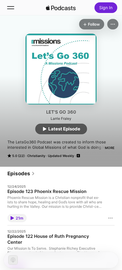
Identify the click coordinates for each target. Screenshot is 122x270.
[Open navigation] (10, 7)
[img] (60, 8)
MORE (110, 148)
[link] (21, 173)
